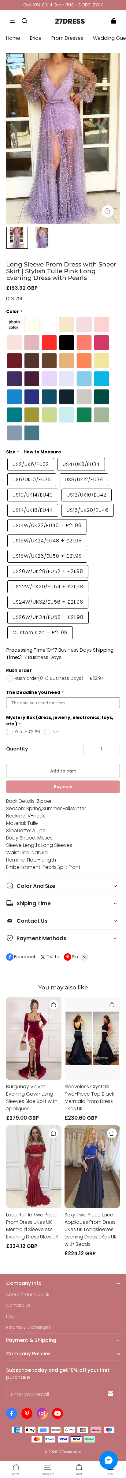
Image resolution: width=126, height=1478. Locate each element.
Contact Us (18, 1305)
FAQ (10, 1316)
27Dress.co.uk (70, 1451)
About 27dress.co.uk (27, 1294)
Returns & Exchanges (28, 1327)
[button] (12, 21)
